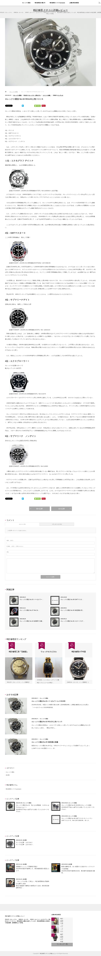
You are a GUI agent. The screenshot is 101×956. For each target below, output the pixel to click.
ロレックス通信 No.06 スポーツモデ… (72, 621)
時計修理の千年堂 (61, 938)
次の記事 (61, 509)
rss (99, 3)
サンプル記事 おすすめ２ (24, 842)
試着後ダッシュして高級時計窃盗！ (27, 866)
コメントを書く (47, 95)
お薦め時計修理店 (74, 2)
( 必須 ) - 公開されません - (15, 546)
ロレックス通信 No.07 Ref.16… (29, 610)
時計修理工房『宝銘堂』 (61, 924)
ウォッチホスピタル (61, 931)
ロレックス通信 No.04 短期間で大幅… (31, 621)
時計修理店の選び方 (40, 2)
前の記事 (39, 509)
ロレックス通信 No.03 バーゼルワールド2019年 (48, 701)
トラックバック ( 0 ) (57, 524)
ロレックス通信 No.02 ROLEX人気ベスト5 (47, 721)
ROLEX (26, 95)
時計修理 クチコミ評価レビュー (50, 10)
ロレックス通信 (26, 2)
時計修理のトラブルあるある (57, 2)
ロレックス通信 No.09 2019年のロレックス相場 (76, 805)
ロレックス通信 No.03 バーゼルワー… (31, 599)
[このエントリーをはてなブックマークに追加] (23, 106)
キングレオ (60, 95)
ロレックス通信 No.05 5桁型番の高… (72, 610)
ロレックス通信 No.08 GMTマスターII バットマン (76, 818)
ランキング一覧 (62, 944)
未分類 (7, 775)
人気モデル (38, 95)
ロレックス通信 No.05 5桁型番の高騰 (45, 742)
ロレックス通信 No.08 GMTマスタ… (72, 599)
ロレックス (31, 95)
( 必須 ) (10, 540)
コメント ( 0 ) (22, 524)
